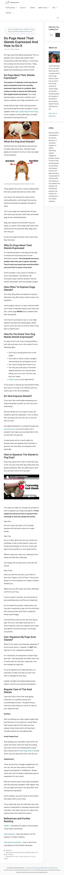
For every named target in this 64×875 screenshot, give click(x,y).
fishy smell (14, 379)
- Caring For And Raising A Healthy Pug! (36, 868)
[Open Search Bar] (58, 17)
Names (32, 7)
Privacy (55, 868)
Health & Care (42, 7)
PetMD (6, 826)
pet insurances (9, 429)
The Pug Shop (10, 7)
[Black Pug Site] (13, 2)
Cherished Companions (12, 842)
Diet (54, 7)
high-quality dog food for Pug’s (26, 111)
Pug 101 (22, 7)
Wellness (26, 29)
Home (9, 29)
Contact (50, 868)
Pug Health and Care (17, 29)
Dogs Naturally (9, 834)
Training (8, 13)
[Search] (57, 35)
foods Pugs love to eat (27, 751)
